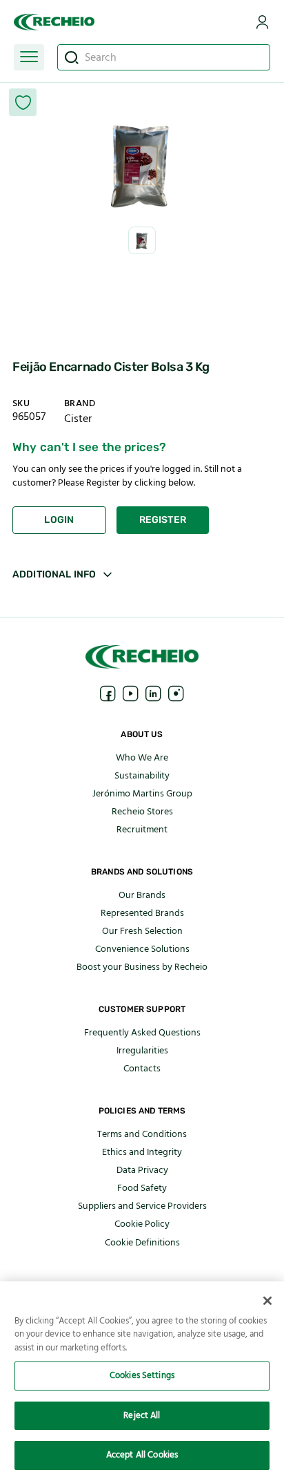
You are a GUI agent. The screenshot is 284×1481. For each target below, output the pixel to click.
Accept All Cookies (142, 1455)
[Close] (267, 1301)
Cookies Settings (142, 1375)
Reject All (141, 1415)
